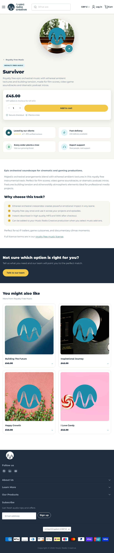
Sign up (44, 515)
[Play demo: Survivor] (69, 48)
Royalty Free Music (15, 60)
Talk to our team (16, 272)
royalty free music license (49, 236)
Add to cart (66, 108)
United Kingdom (55, 529)
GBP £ (84, 7)
